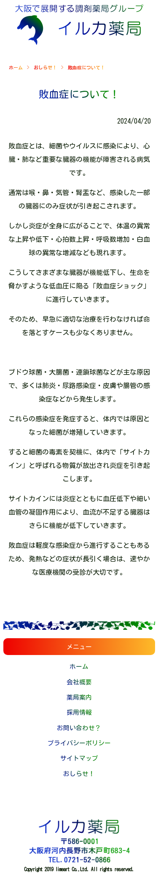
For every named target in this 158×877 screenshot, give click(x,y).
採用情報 (79, 712)
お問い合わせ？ (79, 728)
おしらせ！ (45, 67)
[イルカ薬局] (79, 42)
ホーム (16, 67)
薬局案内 (79, 697)
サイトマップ (79, 758)
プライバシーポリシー (79, 743)
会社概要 (79, 682)
